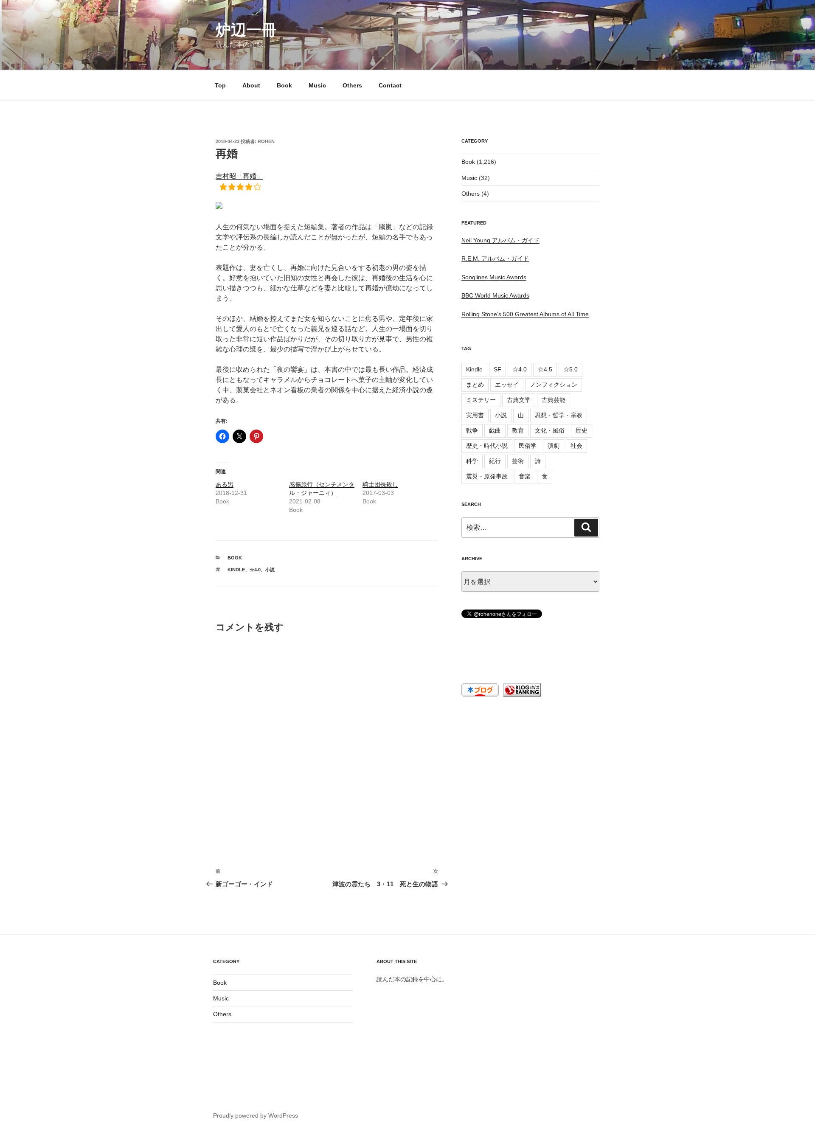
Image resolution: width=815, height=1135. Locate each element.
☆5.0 (570, 369)
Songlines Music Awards (493, 277)
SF (497, 369)
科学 (472, 461)
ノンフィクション (553, 384)
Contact (390, 85)
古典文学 (519, 399)
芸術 (518, 461)
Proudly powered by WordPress (255, 1115)
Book (284, 85)
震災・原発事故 (487, 476)
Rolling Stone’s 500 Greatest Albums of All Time (525, 314)
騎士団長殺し (380, 484)
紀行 (495, 461)
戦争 (472, 430)
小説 (270, 569)
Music (317, 85)
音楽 (525, 476)
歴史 (581, 430)
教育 (518, 430)
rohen (266, 141)
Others (352, 85)
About (251, 85)
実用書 (475, 415)
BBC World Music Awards (495, 295)
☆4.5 (545, 369)
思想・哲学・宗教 (558, 415)
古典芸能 (553, 399)
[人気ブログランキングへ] (521, 694)
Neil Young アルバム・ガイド (500, 240)
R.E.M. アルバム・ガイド (495, 258)
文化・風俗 (550, 430)
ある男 (224, 484)
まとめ (475, 384)
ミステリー (481, 399)
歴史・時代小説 (487, 445)
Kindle (236, 569)
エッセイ (507, 384)
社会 (576, 445)
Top (220, 85)
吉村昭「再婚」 (239, 176)
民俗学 (528, 445)
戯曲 (495, 430)
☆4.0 (255, 569)
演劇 (553, 445)
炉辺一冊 (246, 30)
